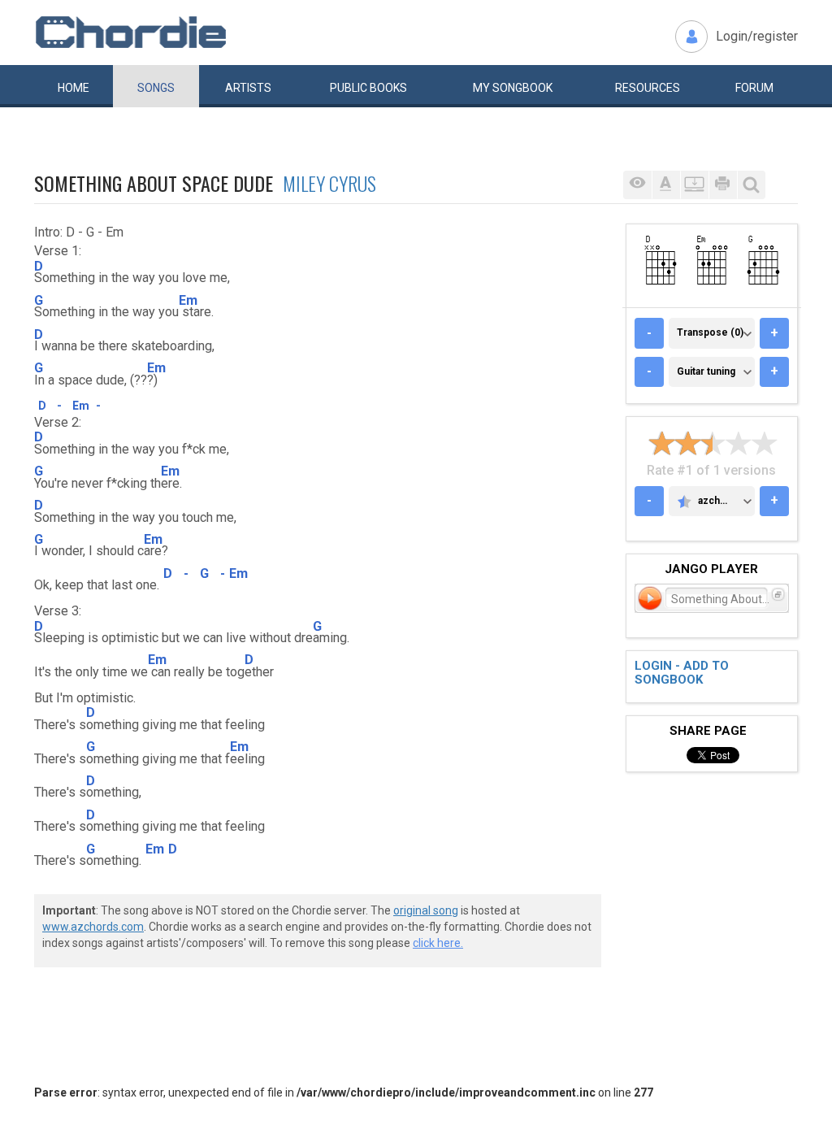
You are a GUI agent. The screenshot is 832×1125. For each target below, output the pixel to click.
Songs (156, 87)
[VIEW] (637, 185)
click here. (438, 942)
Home (73, 87)
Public (368, 87)
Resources (647, 87)
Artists (248, 87)
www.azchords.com (93, 926)
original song (425, 910)
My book (512, 87)
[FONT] (666, 185)
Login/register (757, 36)
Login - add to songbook (682, 672)
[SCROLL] (694, 185)
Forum (754, 87)
